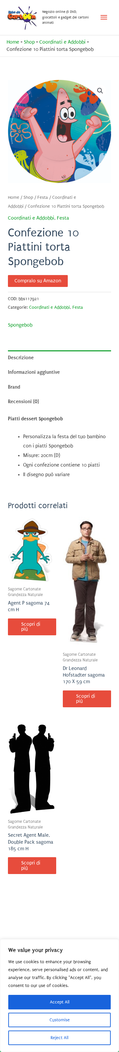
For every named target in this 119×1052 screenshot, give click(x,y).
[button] (100, 91)
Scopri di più (30, 626)
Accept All (59, 1001)
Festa (42, 197)
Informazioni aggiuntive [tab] (34, 372)
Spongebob (20, 325)
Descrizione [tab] (21, 358)
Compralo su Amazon (38, 281)
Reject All (59, 1037)
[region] (59, 995)
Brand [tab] (14, 387)
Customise (60, 1019)
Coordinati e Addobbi (62, 42)
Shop (29, 42)
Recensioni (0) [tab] (23, 401)
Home (13, 42)
